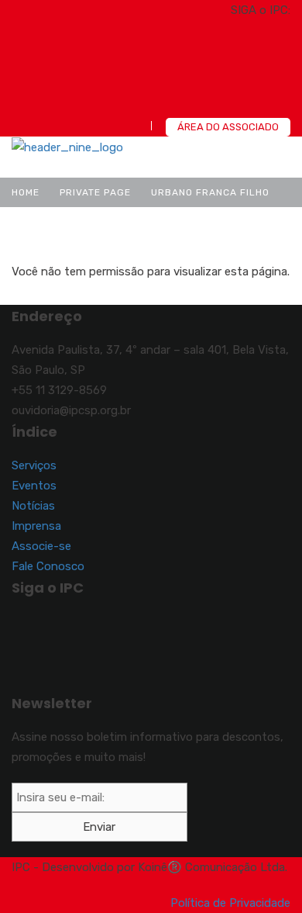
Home (25, 192)
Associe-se (41, 546)
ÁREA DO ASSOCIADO (228, 127)
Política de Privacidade (230, 903)
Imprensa (36, 526)
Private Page (95, 192)
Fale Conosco (48, 566)
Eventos (34, 486)
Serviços (34, 465)
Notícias (33, 506)
